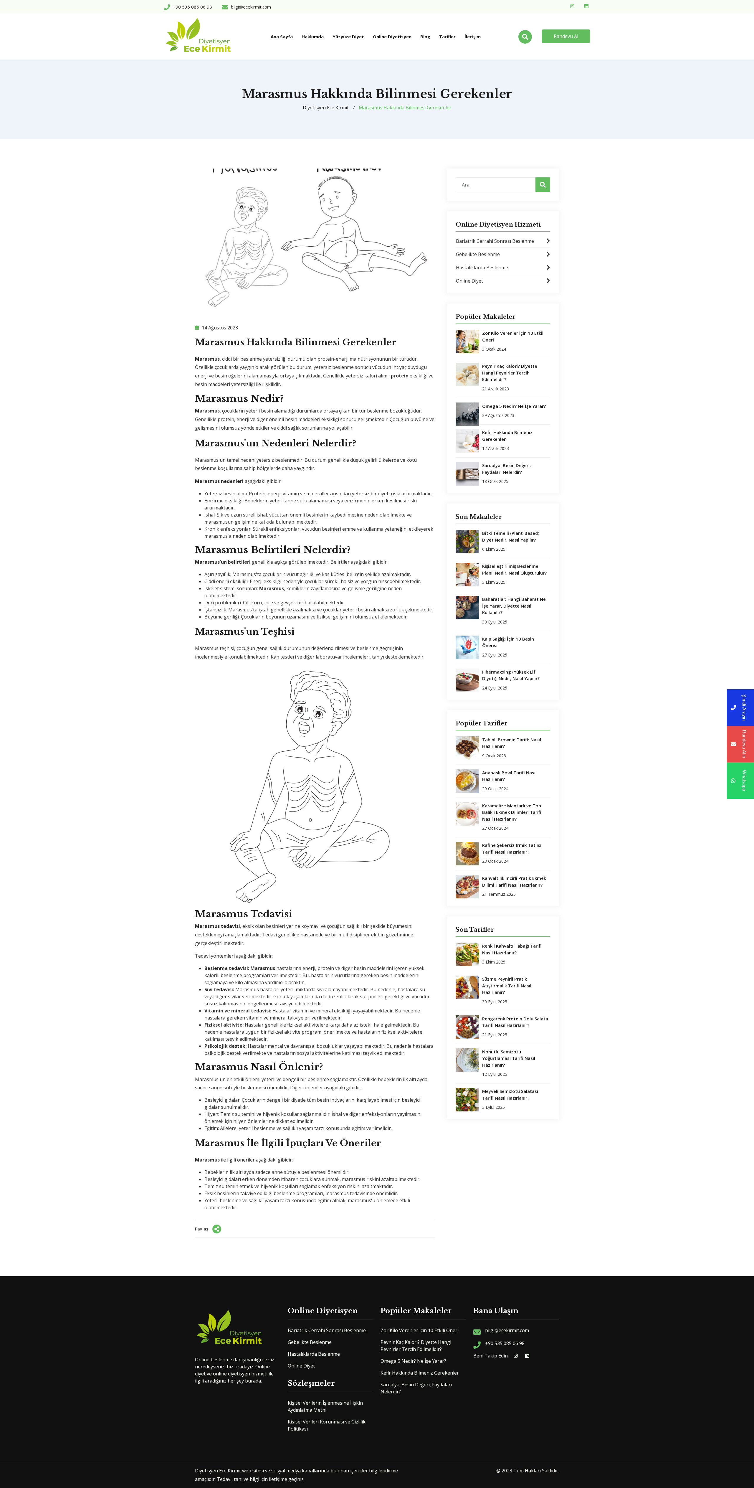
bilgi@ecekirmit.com (507, 1330)
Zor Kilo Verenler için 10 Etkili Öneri (513, 336)
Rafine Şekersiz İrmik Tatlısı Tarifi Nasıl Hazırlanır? (511, 848)
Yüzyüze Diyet (348, 36)
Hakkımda (313, 36)
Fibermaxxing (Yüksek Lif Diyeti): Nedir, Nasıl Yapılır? (511, 675)
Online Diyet (469, 281)
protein (400, 375)
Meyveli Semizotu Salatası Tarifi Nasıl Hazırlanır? (510, 1094)
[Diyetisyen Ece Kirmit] (198, 37)
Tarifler (447, 36)
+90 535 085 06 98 (505, 1343)
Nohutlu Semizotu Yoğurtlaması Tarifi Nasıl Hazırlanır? (508, 1058)
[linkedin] (587, 6)
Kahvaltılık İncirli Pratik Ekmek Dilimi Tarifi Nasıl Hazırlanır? (514, 881)
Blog (425, 36)
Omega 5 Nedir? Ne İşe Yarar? (514, 406)
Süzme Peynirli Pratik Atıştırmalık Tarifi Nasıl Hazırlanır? (506, 985)
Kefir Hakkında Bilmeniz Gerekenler (507, 435)
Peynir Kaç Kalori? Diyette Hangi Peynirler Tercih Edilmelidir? (509, 372)
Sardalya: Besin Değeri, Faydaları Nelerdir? (506, 468)
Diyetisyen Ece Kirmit (326, 107)
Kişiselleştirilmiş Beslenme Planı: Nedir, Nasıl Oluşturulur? (514, 569)
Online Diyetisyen (392, 36)
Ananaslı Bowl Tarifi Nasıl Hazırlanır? (509, 776)
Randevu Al (566, 36)
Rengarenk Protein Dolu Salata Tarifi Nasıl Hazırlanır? (515, 1022)
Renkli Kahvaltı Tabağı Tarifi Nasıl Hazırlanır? (512, 949)
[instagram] (573, 6)
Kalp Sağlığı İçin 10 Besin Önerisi (508, 642)
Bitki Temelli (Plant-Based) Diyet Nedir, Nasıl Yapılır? (510, 536)
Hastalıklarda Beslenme (482, 267)
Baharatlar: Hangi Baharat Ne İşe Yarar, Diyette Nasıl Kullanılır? (514, 605)
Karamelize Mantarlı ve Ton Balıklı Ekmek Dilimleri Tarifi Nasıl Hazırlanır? (511, 812)
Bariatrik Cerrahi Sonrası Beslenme (495, 241)
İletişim (472, 36)
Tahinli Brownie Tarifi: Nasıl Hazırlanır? (511, 743)
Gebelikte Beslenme (478, 254)
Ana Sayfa (282, 36)
